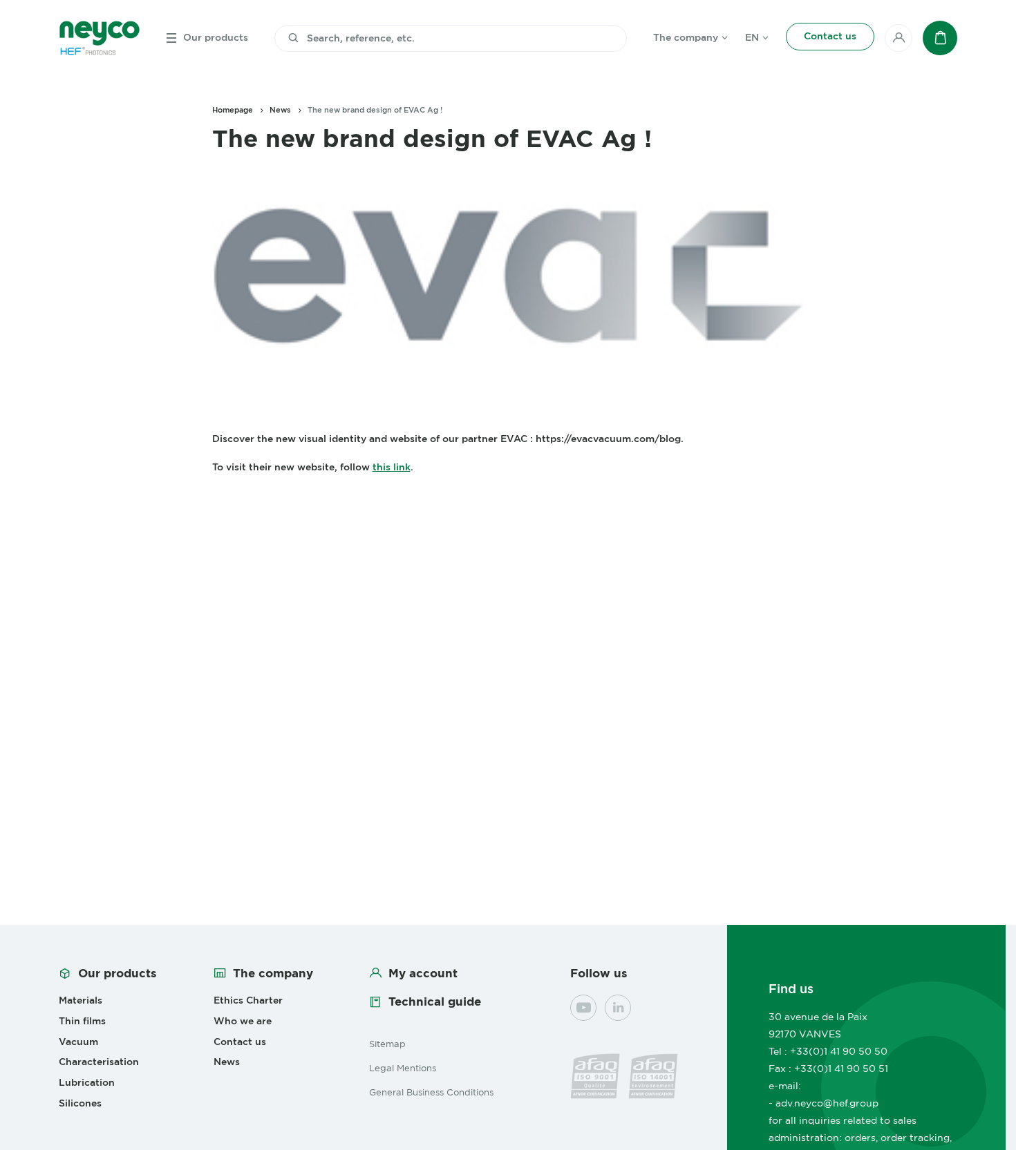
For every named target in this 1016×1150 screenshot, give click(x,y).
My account (423, 973)
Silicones (80, 1103)
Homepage (232, 110)
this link (392, 467)
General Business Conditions (431, 1092)
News (280, 110)
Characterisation (99, 1061)
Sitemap (387, 1043)
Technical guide (434, 1001)
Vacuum (78, 1041)
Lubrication (87, 1082)
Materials (80, 1000)
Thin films (82, 1021)
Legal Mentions (402, 1067)
